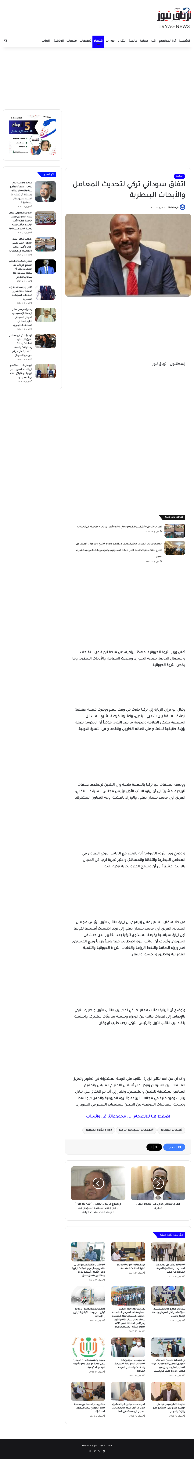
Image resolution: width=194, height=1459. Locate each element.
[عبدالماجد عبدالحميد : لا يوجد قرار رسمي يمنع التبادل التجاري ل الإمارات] (88, 1296)
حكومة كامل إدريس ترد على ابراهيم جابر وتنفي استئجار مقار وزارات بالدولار (169, 1408)
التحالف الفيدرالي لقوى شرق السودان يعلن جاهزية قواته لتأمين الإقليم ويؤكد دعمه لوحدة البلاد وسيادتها (20, 221)
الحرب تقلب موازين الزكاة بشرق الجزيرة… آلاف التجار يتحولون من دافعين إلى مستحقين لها (128, 1408)
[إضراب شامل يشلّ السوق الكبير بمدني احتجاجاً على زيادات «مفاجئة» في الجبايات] (174, 531)
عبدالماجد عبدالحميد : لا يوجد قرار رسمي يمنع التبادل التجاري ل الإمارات (89, 1313)
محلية (144, 41)
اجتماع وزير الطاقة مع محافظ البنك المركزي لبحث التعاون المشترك (89, 1408)
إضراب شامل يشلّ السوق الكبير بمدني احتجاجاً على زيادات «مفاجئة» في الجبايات (119, 527)
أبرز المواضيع (167, 41)
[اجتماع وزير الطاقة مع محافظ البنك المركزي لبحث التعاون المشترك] (88, 1391)
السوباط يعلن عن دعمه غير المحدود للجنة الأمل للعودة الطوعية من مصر (170, 1269)
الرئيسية (184, 41)
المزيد (46, 41)
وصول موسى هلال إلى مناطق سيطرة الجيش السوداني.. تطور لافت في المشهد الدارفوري (22, 317)
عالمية (133, 41)
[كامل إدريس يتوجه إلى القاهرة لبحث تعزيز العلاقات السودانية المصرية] (45, 293)
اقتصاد (98, 41)
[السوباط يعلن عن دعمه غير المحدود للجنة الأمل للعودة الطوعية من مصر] (168, 1251)
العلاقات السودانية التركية (135, 1130)
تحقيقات (85, 41)
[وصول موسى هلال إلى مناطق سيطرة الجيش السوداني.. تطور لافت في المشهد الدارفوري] (45, 315)
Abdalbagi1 (173, 208)
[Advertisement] (97, 77)
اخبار (153, 41)
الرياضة (59, 41)
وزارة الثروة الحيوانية (97, 1130)
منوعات (71, 41)
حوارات (110, 41)
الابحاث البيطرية (170, 1130)
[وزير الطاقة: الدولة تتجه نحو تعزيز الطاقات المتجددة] (128, 1251)
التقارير (121, 41)
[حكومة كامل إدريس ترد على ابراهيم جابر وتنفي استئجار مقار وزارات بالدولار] (168, 1391)
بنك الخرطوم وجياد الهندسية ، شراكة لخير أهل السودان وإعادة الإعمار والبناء (168, 1313)
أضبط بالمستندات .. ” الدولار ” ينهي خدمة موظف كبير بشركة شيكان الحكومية (89, 1364)
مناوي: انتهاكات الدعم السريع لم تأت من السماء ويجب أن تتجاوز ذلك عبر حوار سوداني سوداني (20, 269)
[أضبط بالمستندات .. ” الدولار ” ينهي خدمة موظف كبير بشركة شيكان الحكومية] (88, 1347)
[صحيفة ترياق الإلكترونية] (174, 18)
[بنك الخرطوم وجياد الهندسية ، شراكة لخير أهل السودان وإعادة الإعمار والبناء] (168, 1296)
